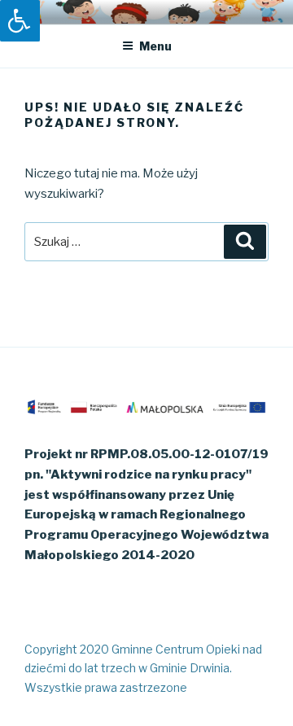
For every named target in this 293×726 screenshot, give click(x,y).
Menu (155, 46)
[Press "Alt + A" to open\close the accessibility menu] (20, 21)
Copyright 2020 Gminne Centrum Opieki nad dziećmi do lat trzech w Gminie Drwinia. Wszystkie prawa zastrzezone (143, 667)
